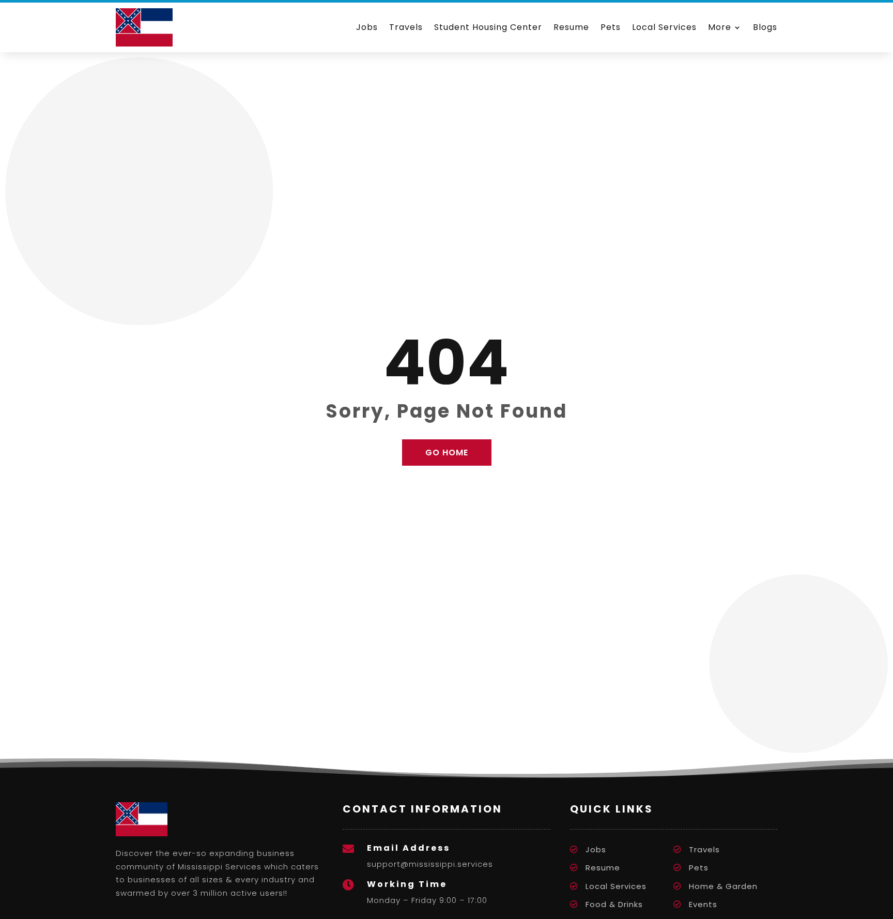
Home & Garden (723, 886)
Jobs (367, 27)
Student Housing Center (488, 27)
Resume (571, 27)
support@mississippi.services (430, 864)
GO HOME (446, 452)
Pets (611, 27)
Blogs (765, 27)
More (719, 27)
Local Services (664, 27)
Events (703, 904)
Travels (406, 27)
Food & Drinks (614, 904)
